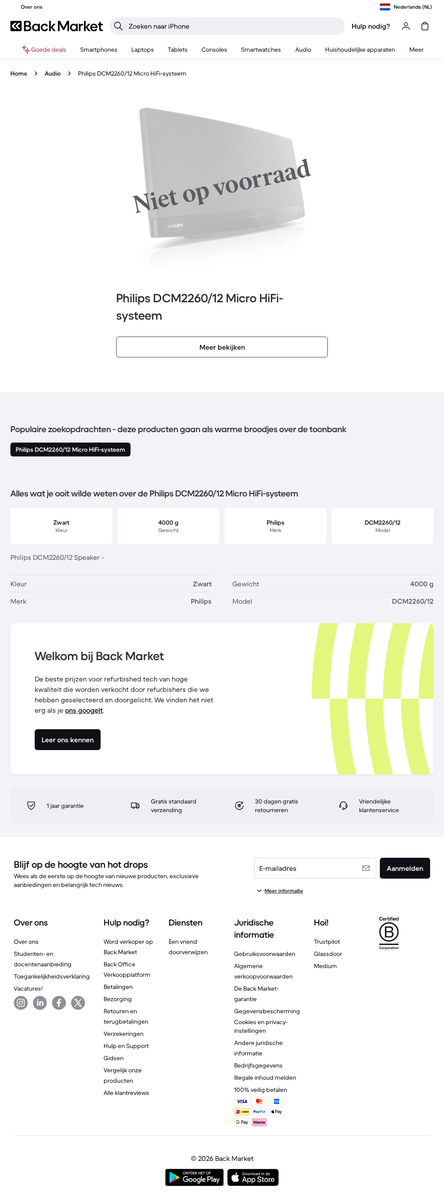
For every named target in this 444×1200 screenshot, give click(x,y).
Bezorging (118, 999)
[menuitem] (99, 49)
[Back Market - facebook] (59, 1003)
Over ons (26, 941)
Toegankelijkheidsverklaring (52, 976)
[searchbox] (234, 26)
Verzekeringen (124, 1034)
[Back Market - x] (78, 1003)
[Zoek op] (118, 26)
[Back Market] (56, 26)
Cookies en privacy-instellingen (261, 1026)
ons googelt (84, 710)
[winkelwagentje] (425, 26)
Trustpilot (327, 941)
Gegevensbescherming (267, 1011)
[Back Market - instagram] (21, 1003)
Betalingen (118, 987)
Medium (325, 966)
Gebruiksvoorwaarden (264, 954)
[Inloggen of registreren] (406, 26)
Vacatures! (28, 988)
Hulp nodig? (371, 26)
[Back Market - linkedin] (40, 1003)
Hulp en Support (126, 1046)
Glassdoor (328, 954)
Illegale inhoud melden (265, 1077)
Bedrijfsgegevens (258, 1065)
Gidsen (114, 1058)
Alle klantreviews (126, 1093)
